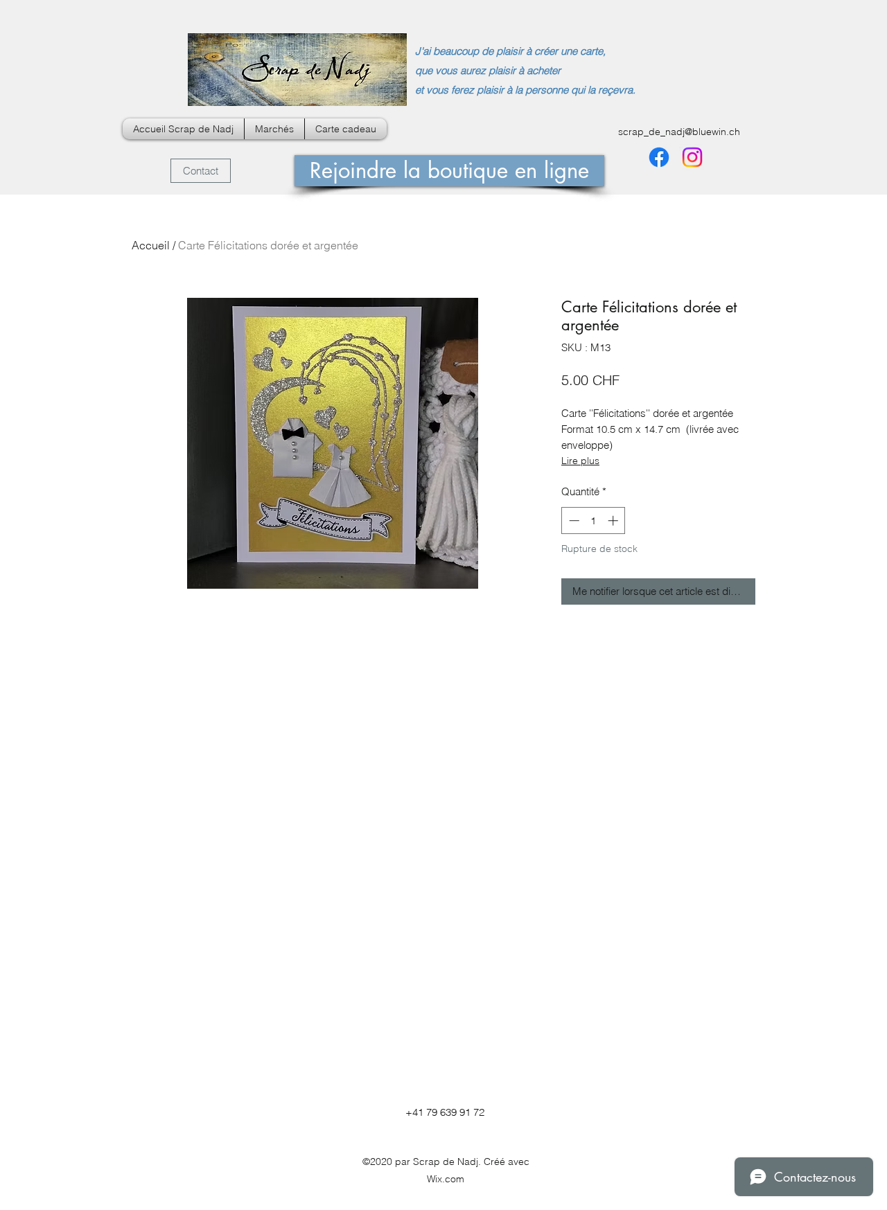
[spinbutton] (593, 520)
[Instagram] (692, 157)
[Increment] (614, 520)
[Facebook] (659, 157)
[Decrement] (572, 520)
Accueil (151, 245)
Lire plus (580, 460)
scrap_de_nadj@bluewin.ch (679, 131)
